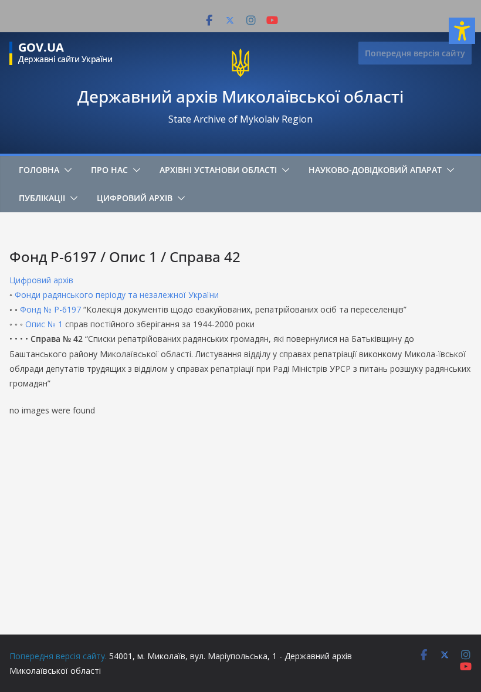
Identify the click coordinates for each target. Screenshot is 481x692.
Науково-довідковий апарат (375, 169)
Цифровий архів (134, 197)
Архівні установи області (218, 169)
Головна (39, 169)
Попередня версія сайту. (58, 656)
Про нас (109, 169)
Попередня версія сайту (415, 53)
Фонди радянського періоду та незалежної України (117, 294)
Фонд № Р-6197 (51, 309)
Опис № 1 (44, 324)
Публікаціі (42, 197)
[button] (65, 170)
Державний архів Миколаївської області (240, 96)
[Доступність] (462, 31)
